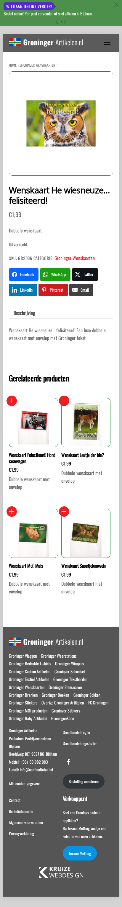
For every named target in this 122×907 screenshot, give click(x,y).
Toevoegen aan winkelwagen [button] (12, 401)
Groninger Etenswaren (65, 687)
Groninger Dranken (23, 695)
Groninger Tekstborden (70, 679)
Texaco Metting (80, 853)
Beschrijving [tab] (24, 312)
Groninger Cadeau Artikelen (29, 671)
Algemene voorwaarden (26, 822)
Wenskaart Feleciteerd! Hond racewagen (32, 458)
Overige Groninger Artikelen (62, 702)
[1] (61, 21)
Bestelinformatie (21, 811)
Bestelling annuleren (84, 781)
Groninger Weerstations (58, 656)
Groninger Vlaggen (23, 656)
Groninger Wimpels (69, 663)
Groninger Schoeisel (69, 671)
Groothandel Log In (76, 732)
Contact (14, 800)
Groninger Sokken (86, 695)
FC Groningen (98, 702)
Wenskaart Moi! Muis (26, 566)
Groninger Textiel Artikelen (29, 679)
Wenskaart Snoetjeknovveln (83, 566)
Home (13, 65)
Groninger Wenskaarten (37, 65)
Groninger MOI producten (28, 710)
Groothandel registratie (80, 743)
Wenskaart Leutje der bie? (82, 455)
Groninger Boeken (55, 695)
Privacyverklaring (21, 833)
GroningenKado (62, 718)
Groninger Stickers (23, 702)
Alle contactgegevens (24, 783)
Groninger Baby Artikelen (28, 718)
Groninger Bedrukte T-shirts (30, 663)
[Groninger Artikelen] (46, 43)
